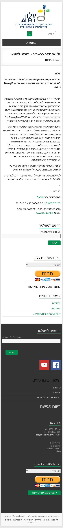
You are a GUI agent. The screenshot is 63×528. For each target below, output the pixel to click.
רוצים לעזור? (28, 520)
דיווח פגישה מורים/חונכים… (47, 313)
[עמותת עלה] (33, 6)
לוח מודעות (17, 520)
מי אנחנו (56, 308)
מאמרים (8, 520)
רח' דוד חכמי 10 (52, 203)
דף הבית (55, 520)
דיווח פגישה (50, 406)
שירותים (56, 303)
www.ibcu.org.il (44, 212)
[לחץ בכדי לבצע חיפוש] (29, 33)
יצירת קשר (31, 523)
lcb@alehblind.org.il (45, 434)
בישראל (41, 197)
